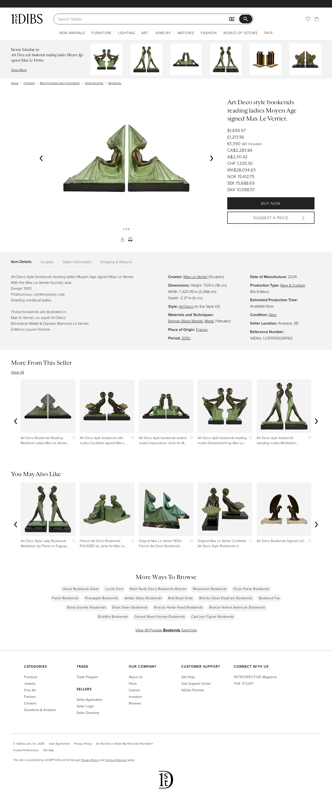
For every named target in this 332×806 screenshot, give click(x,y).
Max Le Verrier (195, 276)
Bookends (114, 83)
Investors (135, 696)
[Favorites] (308, 19)
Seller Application (89, 699)
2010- (186, 338)
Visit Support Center (196, 683)
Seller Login (85, 706)
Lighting (126, 32)
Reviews (135, 703)
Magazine (255, 677)
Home (14, 83)
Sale (268, 32)
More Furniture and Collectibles (60, 83)
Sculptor (47, 261)
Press (133, 683)
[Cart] (317, 19)
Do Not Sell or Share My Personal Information (124, 743)
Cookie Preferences (26, 750)
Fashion (209, 32)
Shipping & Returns (116, 261)
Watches (185, 32)
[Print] (130, 240)
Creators (30, 703)
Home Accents (94, 83)
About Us (136, 677)
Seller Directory (88, 712)
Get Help (188, 677)
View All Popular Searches (166, 630)
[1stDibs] (27, 19)
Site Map (48, 750)
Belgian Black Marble (185, 321)
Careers (134, 690)
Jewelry (163, 32)
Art (144, 32)
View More (19, 69)
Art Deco (186, 306)
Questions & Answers (40, 709)
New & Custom (292, 285)
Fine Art (30, 690)
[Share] (122, 240)
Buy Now (270, 203)
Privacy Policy (83, 743)
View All (17, 372)
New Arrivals (72, 32)
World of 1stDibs (240, 32)
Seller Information (77, 261)
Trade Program (87, 677)
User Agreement (59, 743)
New (273, 314)
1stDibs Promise (192, 690)
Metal (209, 321)
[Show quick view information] (72, 437)
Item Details (21, 261)
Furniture (102, 32)
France (202, 329)
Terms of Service (116, 760)
